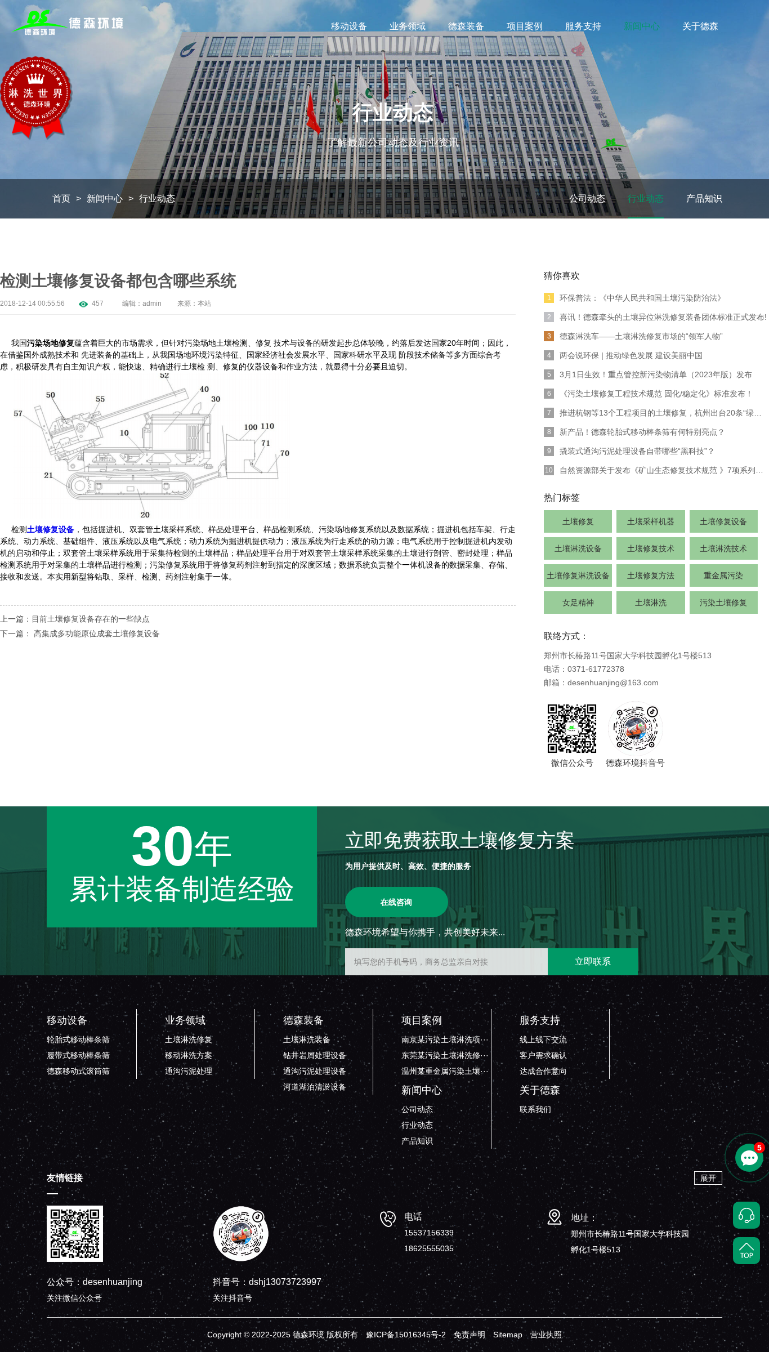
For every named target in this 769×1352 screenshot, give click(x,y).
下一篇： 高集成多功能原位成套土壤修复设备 (80, 633)
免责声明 (469, 1334)
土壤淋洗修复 (188, 1039)
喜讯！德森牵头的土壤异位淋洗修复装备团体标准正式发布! (657, 317)
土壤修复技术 (650, 548)
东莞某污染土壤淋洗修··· (445, 1055)
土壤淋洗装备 (306, 1039)
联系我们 (535, 1109)
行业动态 (157, 198)
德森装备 (466, 26)
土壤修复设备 (723, 521)
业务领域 (408, 26)
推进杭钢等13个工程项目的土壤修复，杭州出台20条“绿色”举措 (658, 412)
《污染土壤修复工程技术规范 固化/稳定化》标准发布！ (650, 393)
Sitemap (507, 1334)
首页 (61, 198)
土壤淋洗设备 (578, 548)
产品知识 (704, 198)
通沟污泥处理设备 (314, 1071)
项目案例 (525, 26)
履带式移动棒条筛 (78, 1055)
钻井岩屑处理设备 (314, 1055)
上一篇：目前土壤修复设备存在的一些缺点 (75, 618)
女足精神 (578, 602)
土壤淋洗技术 (723, 548)
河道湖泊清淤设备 (314, 1086)
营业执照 (546, 1334)
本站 (204, 303)
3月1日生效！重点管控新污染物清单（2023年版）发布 (650, 374)
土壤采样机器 (650, 521)
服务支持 (583, 26)
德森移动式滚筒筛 (78, 1071)
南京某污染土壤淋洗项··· (445, 1039)
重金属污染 (723, 575)
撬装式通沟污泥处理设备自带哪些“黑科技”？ (631, 451)
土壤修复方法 (650, 575)
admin (152, 303)
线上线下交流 (543, 1039)
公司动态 (587, 198)
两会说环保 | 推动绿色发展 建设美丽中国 (625, 355)
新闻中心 (642, 26)
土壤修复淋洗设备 (578, 575)
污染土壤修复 (723, 602)
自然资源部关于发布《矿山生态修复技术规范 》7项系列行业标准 (657, 470)
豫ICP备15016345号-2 (406, 1334)
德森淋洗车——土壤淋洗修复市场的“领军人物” (635, 336)
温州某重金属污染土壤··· (445, 1071)
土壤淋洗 (651, 602)
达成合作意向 (543, 1071)
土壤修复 (578, 521)
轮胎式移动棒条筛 (78, 1039)
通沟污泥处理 (188, 1071)
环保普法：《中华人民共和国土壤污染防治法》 (636, 297)
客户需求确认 (543, 1055)
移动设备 (349, 26)
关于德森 (700, 26)
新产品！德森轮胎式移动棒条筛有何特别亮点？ (636, 431)
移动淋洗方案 (188, 1055)
